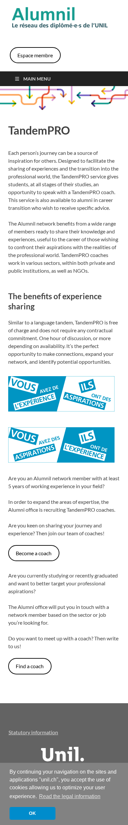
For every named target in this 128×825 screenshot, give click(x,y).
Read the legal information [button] (69, 796)
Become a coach (34, 553)
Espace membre (35, 55)
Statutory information (33, 732)
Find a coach (30, 666)
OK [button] (32, 813)
